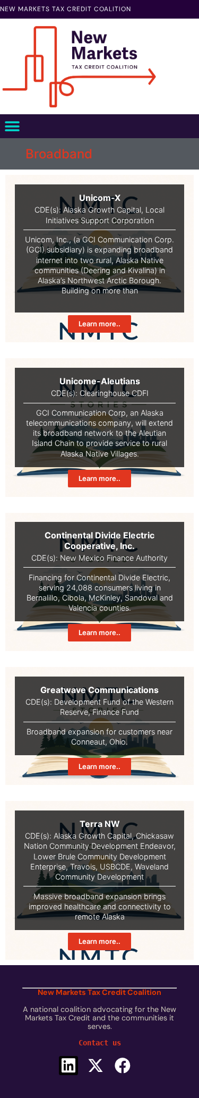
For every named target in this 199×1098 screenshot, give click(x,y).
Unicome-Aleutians (99, 381)
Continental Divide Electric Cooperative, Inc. (99, 540)
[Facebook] (122, 1065)
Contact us (100, 1042)
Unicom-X (99, 197)
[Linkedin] (68, 1065)
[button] (12, 126)
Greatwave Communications (99, 690)
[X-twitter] (95, 1065)
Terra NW (100, 823)
